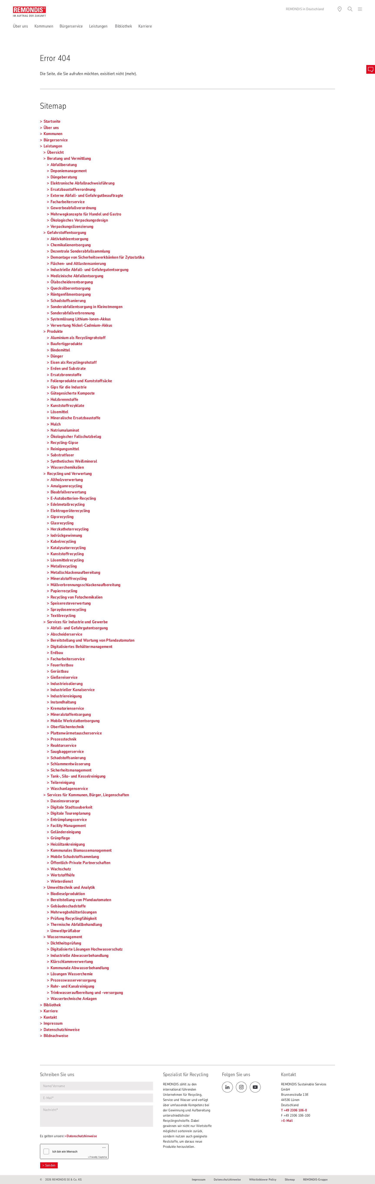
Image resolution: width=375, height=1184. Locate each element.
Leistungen (99, 26)
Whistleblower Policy (262, 1179)
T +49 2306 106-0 (294, 1110)
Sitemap (290, 1179)
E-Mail (288, 1120)
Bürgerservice (71, 26)
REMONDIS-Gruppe (315, 1179)
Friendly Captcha (98, 1157)
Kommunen (44, 26)
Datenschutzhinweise (82, 1136)
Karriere (145, 26)
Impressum (199, 1179)
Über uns (20, 26)
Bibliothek (123, 26)
